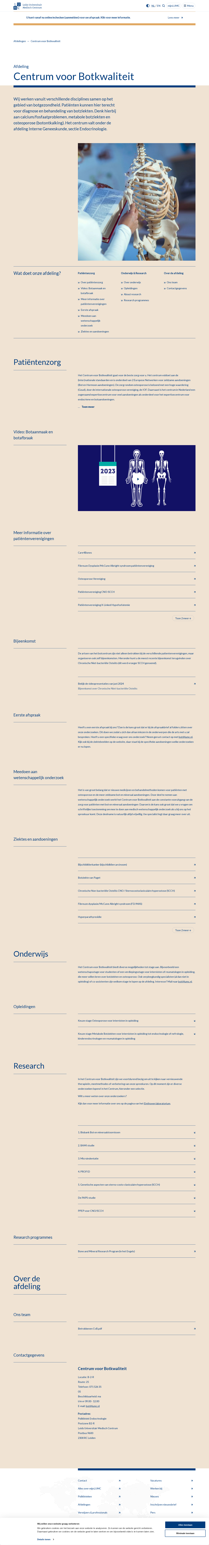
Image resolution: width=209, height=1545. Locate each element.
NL (153, 5)
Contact (82, 1480)
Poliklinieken (85, 1496)
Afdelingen (20, 41)
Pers (152, 1512)
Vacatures (156, 1480)
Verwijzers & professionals (92, 1512)
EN (158, 5)
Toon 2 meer (182, 618)
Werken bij (156, 1488)
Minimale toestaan (185, 1533)
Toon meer (88, 406)
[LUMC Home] (28, 6)
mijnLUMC (174, 5)
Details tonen (43, 1539)
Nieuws (154, 1496)
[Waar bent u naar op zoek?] (163, 6)
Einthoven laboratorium (157, 1103)
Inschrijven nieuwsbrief (163, 1504)
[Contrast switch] (148, 6)
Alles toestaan (185, 1525)
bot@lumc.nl (186, 736)
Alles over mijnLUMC (89, 1488)
